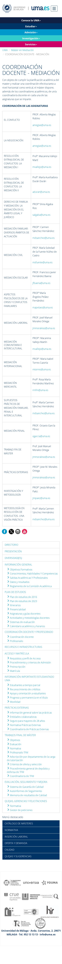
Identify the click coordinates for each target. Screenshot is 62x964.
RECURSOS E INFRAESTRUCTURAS (23, 647)
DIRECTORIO (11, 544)
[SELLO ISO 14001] (31, 911)
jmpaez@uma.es (41, 498)
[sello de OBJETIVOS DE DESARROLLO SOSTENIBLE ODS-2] (12, 882)
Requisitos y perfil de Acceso (25, 658)
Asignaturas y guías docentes (24, 613)
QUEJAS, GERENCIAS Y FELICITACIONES (26, 801)
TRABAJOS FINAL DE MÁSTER (20, 735)
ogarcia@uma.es (41, 436)
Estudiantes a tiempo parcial (24, 685)
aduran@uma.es (41, 191)
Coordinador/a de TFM (21, 776)
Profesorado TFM (18, 752)
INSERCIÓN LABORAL (16, 836)
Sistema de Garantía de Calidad (26, 787)
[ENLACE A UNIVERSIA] (31, 882)
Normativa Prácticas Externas (25, 725)
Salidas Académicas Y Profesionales (28, 577)
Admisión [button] (30, 32)
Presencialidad (17, 609)
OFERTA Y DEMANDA (16, 843)
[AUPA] (31, 896)
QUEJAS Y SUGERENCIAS (18, 856)
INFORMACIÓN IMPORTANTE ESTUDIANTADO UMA (29, 678)
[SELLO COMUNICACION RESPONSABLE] (50, 896)
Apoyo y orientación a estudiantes (27, 693)
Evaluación (15, 744)
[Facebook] (5, 531)
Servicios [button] (30, 44)
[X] (11, 531)
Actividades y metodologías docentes (29, 617)
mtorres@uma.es (42, 369)
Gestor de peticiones (20, 810)
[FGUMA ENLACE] (50, 882)
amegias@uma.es (42, 125)
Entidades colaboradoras (23, 716)
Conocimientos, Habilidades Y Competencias (33, 573)
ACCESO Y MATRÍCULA (17, 653)
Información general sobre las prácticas (30, 712)
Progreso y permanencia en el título (28, 697)
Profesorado (16, 641)
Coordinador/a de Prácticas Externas (29, 729)
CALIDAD (9, 849)
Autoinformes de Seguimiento (25, 791)
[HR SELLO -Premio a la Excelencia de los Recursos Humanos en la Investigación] (50, 911)
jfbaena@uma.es (41, 283)
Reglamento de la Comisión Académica (30, 586)
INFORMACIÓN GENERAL (18, 564)
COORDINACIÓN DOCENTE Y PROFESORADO (29, 632)
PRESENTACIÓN (13, 551)
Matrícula (14, 671)
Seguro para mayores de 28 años (27, 721)
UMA (5, 50)
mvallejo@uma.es (42, 167)
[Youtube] (25, 531)
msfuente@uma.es (42, 262)
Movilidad (14, 701)
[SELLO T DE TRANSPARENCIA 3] (12, 911)
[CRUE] (12, 896)
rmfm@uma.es (40, 390)
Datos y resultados (19, 582)
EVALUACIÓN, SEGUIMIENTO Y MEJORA (26, 782)
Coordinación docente (21, 637)
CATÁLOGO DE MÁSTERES (19, 823)
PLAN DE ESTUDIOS (15, 592)
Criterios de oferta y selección (25, 764)
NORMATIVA (11, 830)
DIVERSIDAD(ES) (13, 558)
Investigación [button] (30, 38)
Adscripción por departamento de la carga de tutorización (31, 758)
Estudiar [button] (30, 26)
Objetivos (14, 740)
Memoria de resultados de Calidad (28, 795)
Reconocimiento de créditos (24, 689)
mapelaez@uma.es (43, 307)
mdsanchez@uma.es (43, 238)
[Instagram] (18, 531)
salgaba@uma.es (41, 214)
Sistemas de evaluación (22, 622)
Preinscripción (17, 666)
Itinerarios (15, 605)
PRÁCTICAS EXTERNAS (17, 707)
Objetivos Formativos (20, 569)
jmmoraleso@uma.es (44, 328)
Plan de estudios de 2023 (23, 601)
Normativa (15, 748)
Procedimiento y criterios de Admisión (30, 662)
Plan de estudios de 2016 (23, 597)
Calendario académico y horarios (27, 626)
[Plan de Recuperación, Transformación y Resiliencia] (22, 923)
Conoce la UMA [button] (30, 20)
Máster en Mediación (22, 50)
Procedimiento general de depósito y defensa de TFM (28, 770)
